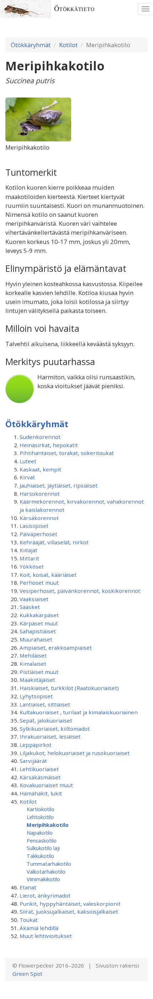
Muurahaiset (36, 639)
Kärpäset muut (39, 623)
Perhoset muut (39, 582)
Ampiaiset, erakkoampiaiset (56, 647)
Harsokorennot (40, 493)
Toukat (29, 919)
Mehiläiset (33, 655)
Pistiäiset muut (39, 671)
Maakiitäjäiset (37, 679)
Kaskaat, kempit (40, 469)
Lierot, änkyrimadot (45, 895)
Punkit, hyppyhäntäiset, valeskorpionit (70, 903)
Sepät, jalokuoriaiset (46, 720)
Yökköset (32, 566)
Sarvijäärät (33, 760)
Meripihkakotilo (48, 824)
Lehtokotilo (40, 816)
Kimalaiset (33, 663)
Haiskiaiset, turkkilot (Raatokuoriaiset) (69, 687)
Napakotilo (40, 832)
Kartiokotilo (40, 809)
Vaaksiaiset (34, 599)
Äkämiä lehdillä (39, 927)
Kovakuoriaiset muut (46, 785)
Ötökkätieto (74, 9)
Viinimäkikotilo (43, 879)
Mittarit (29, 558)
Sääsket (30, 606)
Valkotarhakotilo (46, 871)
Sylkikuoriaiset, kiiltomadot (55, 728)
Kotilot (68, 45)
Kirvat (27, 477)
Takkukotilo (40, 855)
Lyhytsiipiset (36, 696)
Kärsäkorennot (39, 517)
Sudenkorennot (40, 436)
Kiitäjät (28, 550)
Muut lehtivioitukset (46, 935)
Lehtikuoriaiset (39, 769)
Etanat (28, 887)
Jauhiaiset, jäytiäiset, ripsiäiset (58, 485)
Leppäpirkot (36, 744)
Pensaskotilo (42, 840)
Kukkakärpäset (39, 615)
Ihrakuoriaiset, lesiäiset (50, 736)
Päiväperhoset (38, 534)
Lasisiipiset (34, 525)
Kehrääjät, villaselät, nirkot (54, 542)
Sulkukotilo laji (43, 847)
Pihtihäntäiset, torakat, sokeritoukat (67, 452)
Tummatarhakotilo (49, 863)
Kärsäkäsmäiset (40, 777)
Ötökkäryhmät (31, 45)
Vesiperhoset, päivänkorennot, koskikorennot (80, 590)
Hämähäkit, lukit (41, 793)
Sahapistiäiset (38, 631)
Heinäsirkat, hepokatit (49, 445)
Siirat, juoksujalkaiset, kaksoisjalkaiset (69, 911)
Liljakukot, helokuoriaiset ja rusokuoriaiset (75, 752)
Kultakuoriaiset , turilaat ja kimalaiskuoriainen (79, 712)
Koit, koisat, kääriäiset (48, 574)
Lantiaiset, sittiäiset (45, 704)
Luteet (28, 461)
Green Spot (27, 973)
